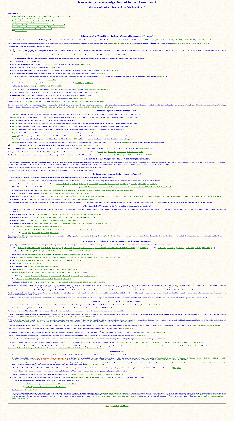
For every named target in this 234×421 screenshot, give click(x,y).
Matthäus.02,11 (159, 196)
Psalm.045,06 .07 (73, 190)
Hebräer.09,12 (79, 260)
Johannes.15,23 (160, 332)
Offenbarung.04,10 (196, 342)
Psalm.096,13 (62, 272)
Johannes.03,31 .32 (76, 223)
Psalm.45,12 (101, 374)
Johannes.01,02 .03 (79, 248)
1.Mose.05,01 (160, 40)
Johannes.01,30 (56, 223)
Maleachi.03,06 (36, 233)
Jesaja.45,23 (83, 187)
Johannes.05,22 (30, 272)
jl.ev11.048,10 (199, 248)
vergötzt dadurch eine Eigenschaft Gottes (112, 393)
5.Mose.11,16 (83, 374)
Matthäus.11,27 (47, 230)
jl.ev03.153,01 (94, 145)
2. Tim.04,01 (70, 272)
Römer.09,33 (48, 269)
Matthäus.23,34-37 (82, 199)
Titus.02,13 (111, 190)
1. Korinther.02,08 (143, 187)
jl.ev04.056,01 (89, 83)
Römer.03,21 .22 (40, 263)
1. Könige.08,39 (24, 230)
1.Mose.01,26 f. (150, 40)
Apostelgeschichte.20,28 (58, 260)
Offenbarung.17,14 (58, 193)
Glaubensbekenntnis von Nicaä (31, 101)
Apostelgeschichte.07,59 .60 (106, 187)
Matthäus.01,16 (82, 107)
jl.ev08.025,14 (181, 43)
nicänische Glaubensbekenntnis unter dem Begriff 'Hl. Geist (82, 339)
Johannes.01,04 (87, 254)
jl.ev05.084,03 (118, 155)
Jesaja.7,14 (100, 107)
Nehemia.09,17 (41, 282)
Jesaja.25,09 (15, 126)
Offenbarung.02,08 (81, 214)
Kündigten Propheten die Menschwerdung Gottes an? (27, 19)
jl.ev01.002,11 (127, 155)
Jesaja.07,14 (15, 120)
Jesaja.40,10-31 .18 (24, 220)
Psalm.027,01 (42, 254)
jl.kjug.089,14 (93, 359)
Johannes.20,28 (102, 190)
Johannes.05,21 (57, 251)
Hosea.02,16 (36, 276)
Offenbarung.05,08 (208, 196)
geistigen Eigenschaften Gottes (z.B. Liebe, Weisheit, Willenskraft (46, 387)
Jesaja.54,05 (39, 260)
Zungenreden (121, 396)
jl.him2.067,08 (171, 248)
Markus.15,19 (159, 342)
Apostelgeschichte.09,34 (45, 266)
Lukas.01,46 (53, 107)
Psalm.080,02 (37, 279)
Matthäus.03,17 (145, 305)
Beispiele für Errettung (114, 257)
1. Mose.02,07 (29, 251)
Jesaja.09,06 (30, 226)
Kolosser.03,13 (101, 282)
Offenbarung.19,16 (77, 193)
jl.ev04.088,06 (101, 73)
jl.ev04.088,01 (192, 43)
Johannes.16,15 (140, 335)
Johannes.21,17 (85, 230)
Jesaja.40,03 (15, 129)
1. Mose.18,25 (21, 272)
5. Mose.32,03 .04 (20, 269)
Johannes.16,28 (97, 223)
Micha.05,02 (47, 226)
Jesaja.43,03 (19, 257)
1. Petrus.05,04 (68, 248)
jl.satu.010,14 (105, 89)
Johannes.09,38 (94, 196)
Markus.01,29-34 (58, 220)
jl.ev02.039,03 (85, 64)
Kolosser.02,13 (91, 282)
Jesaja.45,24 (22, 263)
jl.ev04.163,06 (161, 248)
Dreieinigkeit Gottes (30, 390)
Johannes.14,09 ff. (24, 316)
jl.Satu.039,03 (97, 89)
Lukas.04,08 (119, 374)
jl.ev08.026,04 (181, 359)
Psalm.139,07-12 (34, 217)
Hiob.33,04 (30, 248)
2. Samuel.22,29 (32, 254)
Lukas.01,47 (70, 257)
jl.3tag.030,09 (108, 107)
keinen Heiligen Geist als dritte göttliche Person (84, 377)
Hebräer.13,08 (45, 233)
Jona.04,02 (58, 282)
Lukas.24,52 (187, 196)
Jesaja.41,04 (37, 214)
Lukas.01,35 (45, 107)
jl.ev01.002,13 (144, 184)
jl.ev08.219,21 (93, 92)
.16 (30, 233)
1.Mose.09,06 (169, 40)
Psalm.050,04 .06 (41, 272)
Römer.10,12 (133, 187)
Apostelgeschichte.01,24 (98, 230)
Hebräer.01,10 (121, 248)
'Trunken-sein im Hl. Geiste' (134, 396)
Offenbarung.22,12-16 (94, 214)
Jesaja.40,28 (59, 248)
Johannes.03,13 (66, 223)
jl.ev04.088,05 (203, 43)
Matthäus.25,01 (45, 276)
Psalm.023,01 (29, 279)
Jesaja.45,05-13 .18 (36, 220)
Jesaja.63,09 (46, 260)
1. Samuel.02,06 (47, 251)
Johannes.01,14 (93, 190)
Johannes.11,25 (77, 251)
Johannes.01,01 (83, 190)
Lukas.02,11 (45, 257)
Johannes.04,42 (79, 257)
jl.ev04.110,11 (36, 359)
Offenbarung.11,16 (139, 196)
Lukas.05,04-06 (56, 230)
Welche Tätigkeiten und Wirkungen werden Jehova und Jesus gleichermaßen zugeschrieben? (38, 27)
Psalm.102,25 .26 (50, 248)
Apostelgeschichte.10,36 (122, 187)
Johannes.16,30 (76, 230)
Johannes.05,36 (128, 328)
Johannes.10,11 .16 (47, 279)
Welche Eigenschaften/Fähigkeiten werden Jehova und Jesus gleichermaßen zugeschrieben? (38, 25)
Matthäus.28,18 (47, 220)
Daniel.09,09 (50, 282)
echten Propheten (16, 114)
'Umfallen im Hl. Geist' (98, 396)
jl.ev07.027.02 (85, 145)
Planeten (205, 285)
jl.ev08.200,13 (189, 248)
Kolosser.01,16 (43, 348)
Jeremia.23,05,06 (126, 142)
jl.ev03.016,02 (27, 359)
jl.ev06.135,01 (200, 40)
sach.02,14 (15, 136)
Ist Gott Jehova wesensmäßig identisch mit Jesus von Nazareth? (30, 23)
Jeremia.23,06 (31, 263)
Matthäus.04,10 (55, 196)
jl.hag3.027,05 (54, 67)
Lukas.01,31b (73, 107)
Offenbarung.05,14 (104, 196)
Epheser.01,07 (70, 260)
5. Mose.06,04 (51, 190)
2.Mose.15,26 (34, 266)
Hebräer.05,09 (104, 257)
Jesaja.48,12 (45, 214)
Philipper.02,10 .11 (166, 187)
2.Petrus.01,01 (128, 190)
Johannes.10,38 (39, 321)
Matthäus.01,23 (91, 107)
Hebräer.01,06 (150, 196)
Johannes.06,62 (87, 223)
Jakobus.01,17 (54, 233)
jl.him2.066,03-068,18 (128, 321)
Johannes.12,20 (185, 342)
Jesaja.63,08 (52, 257)
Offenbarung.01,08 (55, 214)
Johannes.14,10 (49, 321)
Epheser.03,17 (72, 217)
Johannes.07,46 (93, 199)
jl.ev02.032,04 (81, 321)
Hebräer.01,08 (119, 190)
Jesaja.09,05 (15, 123)
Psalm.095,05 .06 (39, 248)
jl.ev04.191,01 (136, 155)
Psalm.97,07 (100, 348)
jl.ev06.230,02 (93, 321)
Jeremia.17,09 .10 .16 (35, 230)
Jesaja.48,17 (31, 260)
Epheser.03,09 (34, 348)
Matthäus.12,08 (92, 187)
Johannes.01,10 (89, 248)
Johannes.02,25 (66, 230)
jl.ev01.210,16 (221, 358)
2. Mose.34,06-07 (31, 282)
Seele (174, 43)
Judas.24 (75, 220)
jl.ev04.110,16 (47, 359)
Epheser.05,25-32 (78, 276)
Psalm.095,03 (48, 193)
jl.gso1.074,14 (115, 321)
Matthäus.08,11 (130, 342)
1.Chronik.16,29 (92, 374)
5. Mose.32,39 (76, 184)
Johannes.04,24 (84, 196)
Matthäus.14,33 (65, 196)
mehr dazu (76, 98)
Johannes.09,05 (77, 254)
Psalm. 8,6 (209, 40)
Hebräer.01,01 (53, 348)
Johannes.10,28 (67, 251)
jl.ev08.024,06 (48, 86)
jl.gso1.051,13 (104, 321)
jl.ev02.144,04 (80, 83)
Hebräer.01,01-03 (111, 248)
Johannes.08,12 (68, 254)
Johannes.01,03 (13, 348)
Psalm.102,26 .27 (21, 226)
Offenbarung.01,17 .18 (68, 214)
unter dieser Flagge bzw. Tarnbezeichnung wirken (211, 395)
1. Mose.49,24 (20, 279)
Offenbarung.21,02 (89, 276)
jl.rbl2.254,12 (122, 359)
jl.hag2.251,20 (113, 359)
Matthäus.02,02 (120, 342)
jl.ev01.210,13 (135, 184)
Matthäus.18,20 (52, 217)
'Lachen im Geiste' (111, 396)
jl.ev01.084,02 (208, 248)
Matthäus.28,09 (74, 196)
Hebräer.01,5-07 (91, 348)
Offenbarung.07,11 (116, 196)
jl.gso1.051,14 (131, 359)
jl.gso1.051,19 (180, 248)
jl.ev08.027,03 (23, 237)
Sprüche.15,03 (43, 217)
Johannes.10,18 (67, 220)
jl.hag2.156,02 (124, 184)
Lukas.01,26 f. (63, 107)
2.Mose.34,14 (74, 374)
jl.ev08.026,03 (90, 217)
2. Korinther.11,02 (67, 276)
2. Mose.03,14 (67, 184)
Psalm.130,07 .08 (22, 260)
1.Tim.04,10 (88, 257)
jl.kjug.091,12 (104, 359)
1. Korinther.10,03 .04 (59, 269)
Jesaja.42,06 (15, 139)
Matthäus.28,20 (62, 217)
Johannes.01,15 (47, 223)
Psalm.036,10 (86, 251)
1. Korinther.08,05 (24, 348)
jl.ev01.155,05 (87, 89)
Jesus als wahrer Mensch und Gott (95, 364)
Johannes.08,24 (93, 184)
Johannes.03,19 (58, 254)
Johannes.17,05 (106, 223)
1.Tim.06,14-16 (88, 193)
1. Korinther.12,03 (154, 187)
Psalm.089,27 (40, 269)
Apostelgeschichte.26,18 (79, 282)
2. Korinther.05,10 (52, 272)
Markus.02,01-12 (67, 282)
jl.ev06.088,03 (113, 70)
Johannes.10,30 (18, 321)
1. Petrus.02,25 (67, 279)
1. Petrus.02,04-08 (72, 269)
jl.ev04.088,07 (162, 76)
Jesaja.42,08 (73, 139)
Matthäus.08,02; (140, 342)
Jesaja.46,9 (25, 233)
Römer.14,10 (78, 272)
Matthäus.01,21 (28, 257)
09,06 (66, 190)
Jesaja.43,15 (67, 193)
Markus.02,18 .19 (56, 276)
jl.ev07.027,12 (153, 184)
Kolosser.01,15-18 (100, 248)
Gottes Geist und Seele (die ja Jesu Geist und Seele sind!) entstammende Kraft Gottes (51, 384)
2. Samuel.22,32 (31, 269)
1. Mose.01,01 (42, 190)
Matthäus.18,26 (149, 342)
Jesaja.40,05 (96, 129)
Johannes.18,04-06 (113, 184)
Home (107, 406)
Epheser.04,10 (80, 217)
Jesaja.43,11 (37, 257)
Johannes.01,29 (61, 257)
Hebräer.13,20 (58, 279)
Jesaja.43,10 (84, 184)
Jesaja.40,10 (15, 133)
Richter (14, 272)
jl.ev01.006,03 (156, 305)
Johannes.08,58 (103, 184)
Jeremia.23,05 (16, 142)
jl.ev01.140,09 (144, 248)
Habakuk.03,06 (38, 226)
